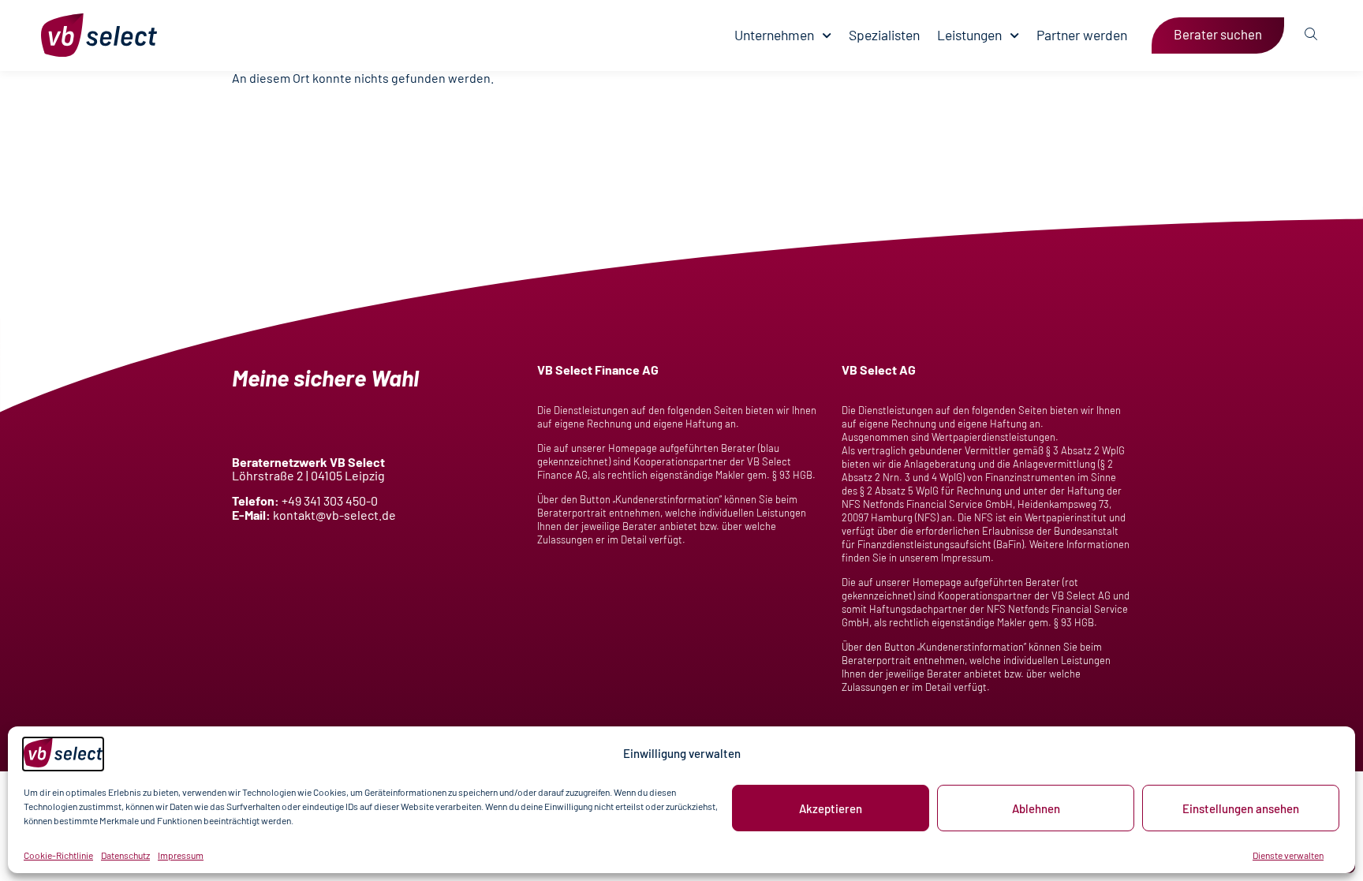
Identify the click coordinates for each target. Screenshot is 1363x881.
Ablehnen (1036, 808)
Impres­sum (181, 854)
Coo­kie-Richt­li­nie (58, 854)
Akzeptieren (830, 808)
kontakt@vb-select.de (334, 514)
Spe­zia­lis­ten (884, 35)
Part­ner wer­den (1081, 35)
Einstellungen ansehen (1240, 808)
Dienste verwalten (1288, 854)
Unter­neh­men (774, 35)
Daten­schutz (125, 854)
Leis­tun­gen (969, 35)
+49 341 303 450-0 (330, 500)
